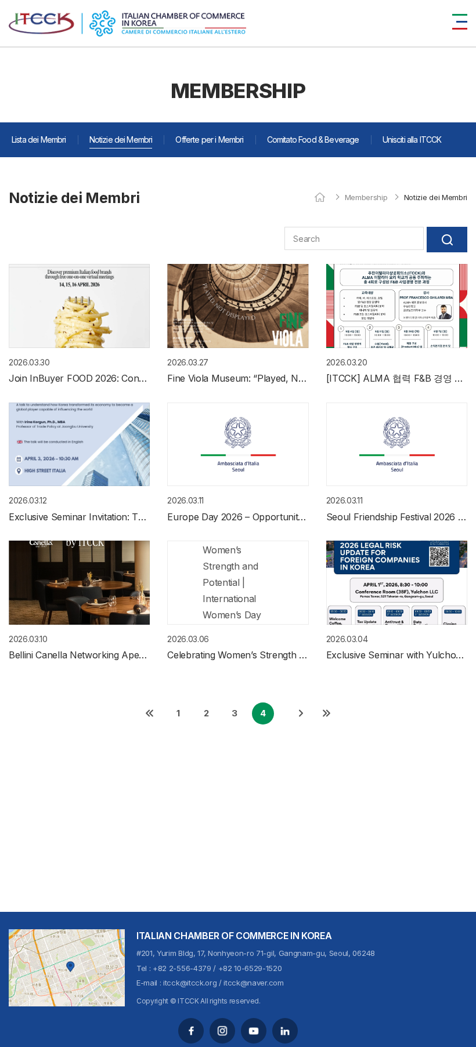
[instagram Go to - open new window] (222, 1031)
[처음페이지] (150, 713)
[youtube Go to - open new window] (253, 1031)
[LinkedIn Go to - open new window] (285, 1031)
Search (447, 239)
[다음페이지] (301, 713)
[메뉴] (459, 21)
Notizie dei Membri (121, 139)
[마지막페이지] (326, 713)
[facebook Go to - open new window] (191, 1031)
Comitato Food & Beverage (313, 139)
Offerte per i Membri (209, 139)
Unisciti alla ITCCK (412, 139)
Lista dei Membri (39, 139)
